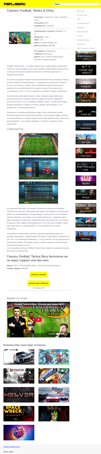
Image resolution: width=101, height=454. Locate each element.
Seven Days (86, 142)
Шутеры (81, 11)
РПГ (79, 19)
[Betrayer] (18, 376)
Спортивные (83, 23)
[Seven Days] (86, 139)
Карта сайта (8, 451)
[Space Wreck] (18, 413)
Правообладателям (11, 446)
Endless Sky (86, 114)
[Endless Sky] (86, 111)
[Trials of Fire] (86, 97)
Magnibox (86, 183)
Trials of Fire (86, 100)
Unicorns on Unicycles (86, 225)
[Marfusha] (86, 194)
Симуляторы (83, 40)
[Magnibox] (86, 180)
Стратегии (82, 15)
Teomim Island (86, 128)
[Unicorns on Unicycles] (86, 222)
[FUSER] (18, 432)
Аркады (81, 27)
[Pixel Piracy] (86, 236)
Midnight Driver (86, 211)
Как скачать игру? (86, 48)
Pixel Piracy (85, 238)
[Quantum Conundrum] (53, 376)
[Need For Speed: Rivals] (53, 394)
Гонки (80, 36)
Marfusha (86, 197)
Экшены (81, 44)
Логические (82, 32)
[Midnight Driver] (86, 208)
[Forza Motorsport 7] (18, 357)
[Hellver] (18, 394)
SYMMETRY (86, 86)
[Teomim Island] (86, 125)
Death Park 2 (86, 155)
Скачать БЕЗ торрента (38, 283)
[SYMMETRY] (86, 84)
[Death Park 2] (86, 153)
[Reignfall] (53, 413)
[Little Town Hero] (53, 357)
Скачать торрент (38, 274)
